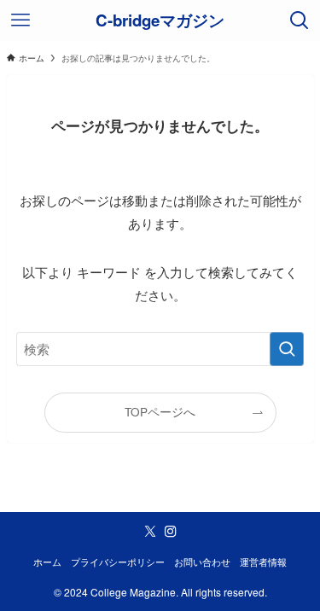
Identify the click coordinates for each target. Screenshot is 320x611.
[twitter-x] (150, 531)
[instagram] (170, 531)
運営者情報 (263, 561)
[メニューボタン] (20, 20)
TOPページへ (160, 412)
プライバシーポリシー (118, 561)
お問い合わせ (202, 561)
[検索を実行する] (287, 349)
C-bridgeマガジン (160, 21)
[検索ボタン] (299, 20)
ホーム (47, 561)
